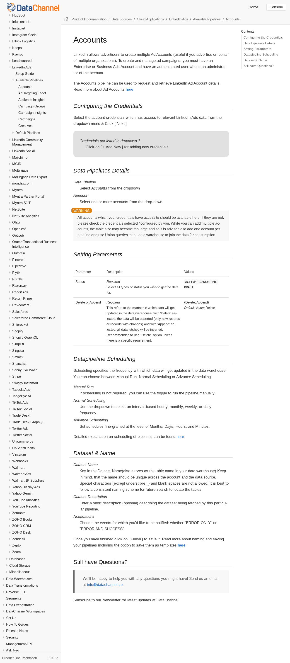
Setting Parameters (257, 49)
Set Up (11, 618)
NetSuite (18, 209)
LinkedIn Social (23, 151)
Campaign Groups (32, 106)
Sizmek (18, 357)
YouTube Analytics (25, 500)
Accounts (25, 87)
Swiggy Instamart (25, 383)
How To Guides (17, 624)
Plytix (16, 272)
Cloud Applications (150, 19)
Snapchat (19, 363)
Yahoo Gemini (22, 493)
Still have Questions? (259, 66)
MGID (16, 164)
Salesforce (20, 311)
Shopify (17, 331)
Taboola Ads (21, 389)
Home (253, 7)
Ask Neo (12, 650)
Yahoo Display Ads (26, 487)
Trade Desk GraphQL (28, 422)
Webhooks (20, 461)
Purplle (17, 279)
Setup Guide (24, 73)
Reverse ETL (16, 592)
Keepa (17, 48)
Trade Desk (20, 415)
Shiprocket (20, 324)
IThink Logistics (23, 41)
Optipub (18, 235)
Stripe (16, 376)
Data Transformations (22, 585)
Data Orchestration (20, 605)
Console (276, 7)
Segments (13, 598)
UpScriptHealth (23, 448)
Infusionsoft (20, 22)
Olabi (16, 222)
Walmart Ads (21, 474)
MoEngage (20, 170)
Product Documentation (89, 19)
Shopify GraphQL (25, 337)
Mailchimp (19, 157)
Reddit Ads (20, 292)
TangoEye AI (21, 396)
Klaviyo (17, 54)
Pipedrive (19, 266)
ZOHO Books (22, 519)
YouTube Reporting (26, 506)
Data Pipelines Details (259, 43)
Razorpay (19, 285)
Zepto (16, 545)
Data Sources (121, 19)
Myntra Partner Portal (28, 196)
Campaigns (26, 119)
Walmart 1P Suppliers (28, 480)
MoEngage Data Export (29, 177)
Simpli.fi (18, 344)
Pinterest (18, 260)
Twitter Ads (20, 428)
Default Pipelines (27, 133)
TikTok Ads (20, 402)
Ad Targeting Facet (32, 93)
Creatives (25, 126)
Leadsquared (21, 61)
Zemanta (18, 513)
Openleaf (19, 229)
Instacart (18, 28)
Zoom (16, 552)
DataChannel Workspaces (25, 611)
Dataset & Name (255, 60)
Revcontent (20, 305)
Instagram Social (24, 35)
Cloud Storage (19, 565)
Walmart (18, 467)
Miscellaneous (20, 572)
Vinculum (19, 454)
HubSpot (18, 15)
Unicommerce (22, 441)
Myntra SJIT (21, 203)
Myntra (17, 190)
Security (12, 637)
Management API (19, 644)
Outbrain (18, 253)
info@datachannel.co (105, 585)
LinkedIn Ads (21, 67)
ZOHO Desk (21, 532)
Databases (17, 559)
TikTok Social (22, 409)
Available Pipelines (29, 80)
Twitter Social (22, 435)
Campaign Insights (32, 112)
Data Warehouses (19, 579)
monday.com (21, 183)
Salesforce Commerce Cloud (33, 318)
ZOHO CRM (21, 526)
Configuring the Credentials (263, 37)
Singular (18, 350)
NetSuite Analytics (25, 216)
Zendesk (18, 539)
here (129, 89)
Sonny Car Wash (24, 370)
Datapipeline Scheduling (261, 54)
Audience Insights (31, 100)
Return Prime (22, 298)
